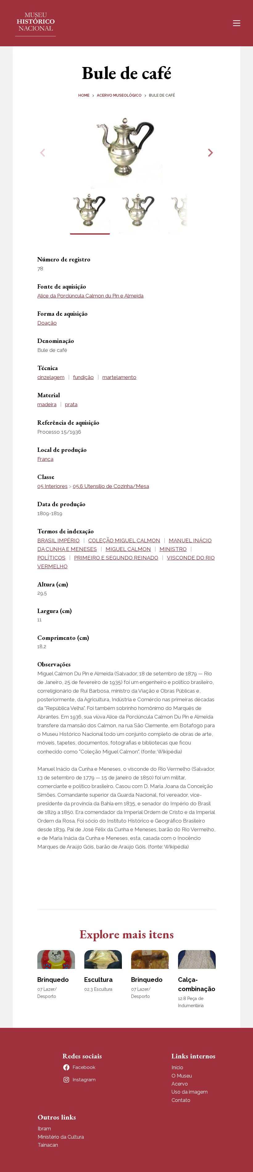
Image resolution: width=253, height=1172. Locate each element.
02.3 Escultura (98, 989)
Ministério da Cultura (61, 1137)
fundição (83, 377)
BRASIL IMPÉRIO (58, 540)
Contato (181, 1100)
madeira (46, 404)
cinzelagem (50, 377)
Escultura (98, 979)
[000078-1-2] (126, 153)
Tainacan (48, 1145)
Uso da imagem (190, 1092)
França (45, 459)
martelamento (119, 377)
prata (71, 404)
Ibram (44, 1129)
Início (177, 1067)
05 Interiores (52, 486)
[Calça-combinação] (197, 959)
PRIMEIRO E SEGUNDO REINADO (116, 558)
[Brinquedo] (56, 959)
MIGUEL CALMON (128, 549)
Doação (47, 323)
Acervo (180, 1084)
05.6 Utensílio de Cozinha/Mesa (111, 486)
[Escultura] (103, 959)
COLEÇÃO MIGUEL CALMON (124, 540)
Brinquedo (53, 979)
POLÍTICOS (51, 558)
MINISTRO (173, 549)
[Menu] (236, 23)
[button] (209, 153)
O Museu (182, 1076)
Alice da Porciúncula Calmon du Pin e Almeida (90, 296)
